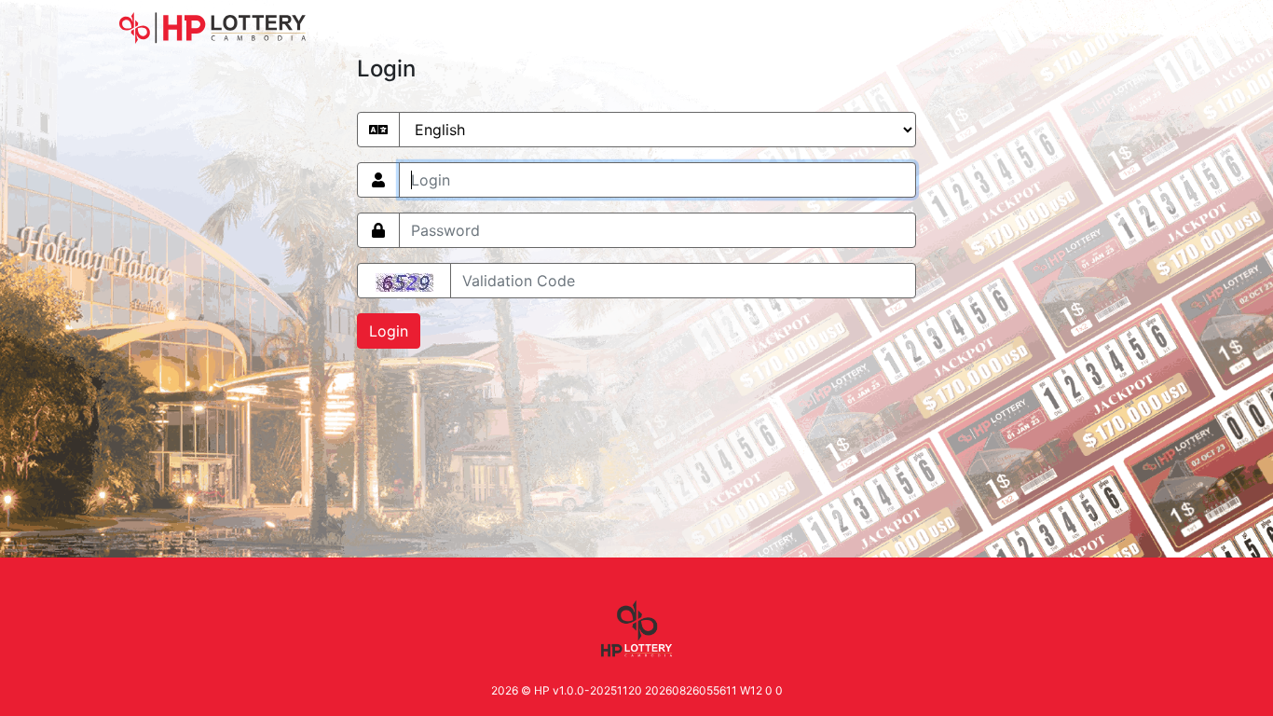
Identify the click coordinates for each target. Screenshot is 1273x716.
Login (388, 331)
